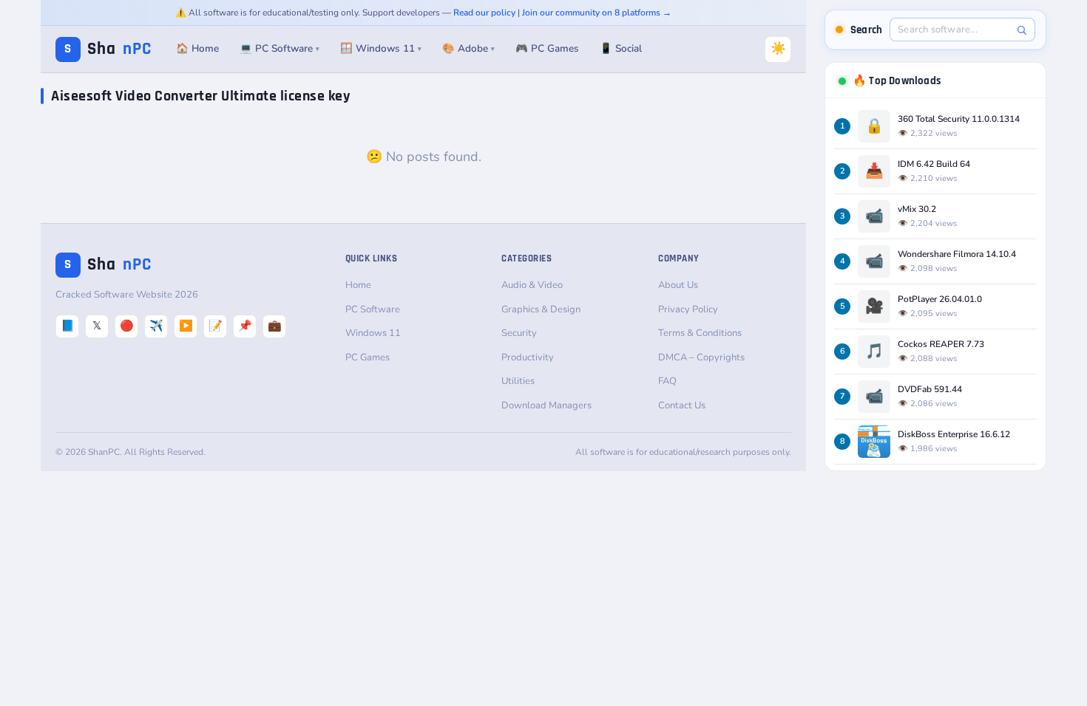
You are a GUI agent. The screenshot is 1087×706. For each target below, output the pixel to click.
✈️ (156, 325)
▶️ (186, 325)
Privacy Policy (688, 309)
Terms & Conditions (700, 333)
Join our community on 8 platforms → (596, 12)
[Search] (1021, 29)
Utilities (518, 381)
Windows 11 (373, 333)
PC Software (372, 309)
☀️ (778, 48)
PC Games (367, 357)
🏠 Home (197, 48)
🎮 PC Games (547, 48)
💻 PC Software (279, 48)
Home (358, 285)
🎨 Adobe (468, 48)
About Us (678, 285)
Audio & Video (532, 285)
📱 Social (621, 48)
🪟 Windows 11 (380, 48)
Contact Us (681, 405)
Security (519, 333)
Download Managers (546, 405)
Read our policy (484, 12)
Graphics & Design (540, 309)
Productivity (527, 357)
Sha (108, 49)
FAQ (667, 381)
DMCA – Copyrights (701, 357)
